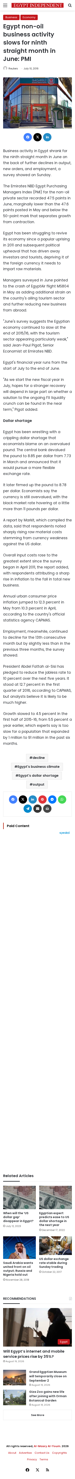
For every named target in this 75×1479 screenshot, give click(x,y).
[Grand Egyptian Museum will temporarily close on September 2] (14, 1377)
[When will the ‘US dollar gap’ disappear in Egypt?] (19, 1197)
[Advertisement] (37, 1004)
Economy (29, 17)
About (12, 1453)
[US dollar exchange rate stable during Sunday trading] (55, 1245)
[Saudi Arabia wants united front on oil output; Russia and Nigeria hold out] (19, 1247)
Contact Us (42, 1453)
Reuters (13, 68)
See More (37, 1415)
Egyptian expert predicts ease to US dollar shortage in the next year (54, 1219)
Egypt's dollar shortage (39, 775)
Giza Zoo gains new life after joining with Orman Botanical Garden (48, 1396)
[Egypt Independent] (37, 5)
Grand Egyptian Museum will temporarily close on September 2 (48, 1376)
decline (38, 757)
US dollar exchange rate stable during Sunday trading (54, 1263)
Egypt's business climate (39, 766)
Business (11, 17)
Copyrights (59, 1453)
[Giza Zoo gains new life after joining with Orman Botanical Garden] (14, 1397)
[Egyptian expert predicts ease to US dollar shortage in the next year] (55, 1197)
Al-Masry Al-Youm (47, 1446)
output (38, 784)
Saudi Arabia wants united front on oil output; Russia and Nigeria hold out (18, 1269)
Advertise (25, 1453)
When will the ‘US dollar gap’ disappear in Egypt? (18, 1217)
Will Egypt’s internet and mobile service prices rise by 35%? (33, 1354)
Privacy (32, 1459)
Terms (44, 1459)
